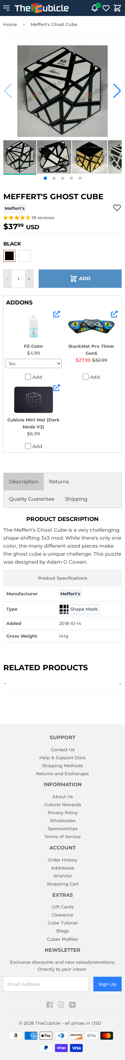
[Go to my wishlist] (106, 8)
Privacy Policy (63, 812)
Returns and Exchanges (62, 773)
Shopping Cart (63, 883)
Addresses (62, 867)
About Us (62, 796)
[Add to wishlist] (117, 207)
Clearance (62, 914)
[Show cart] (117, 8)
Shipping (76, 499)
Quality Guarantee (31, 499)
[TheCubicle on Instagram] (61, 1005)
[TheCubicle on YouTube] (72, 1005)
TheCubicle (47, 1023)
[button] (7, 91)
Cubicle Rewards (62, 804)
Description (23, 481)
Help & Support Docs (62, 757)
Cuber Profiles (62, 939)
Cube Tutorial (63, 922)
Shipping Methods (62, 765)
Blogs (62, 930)
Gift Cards (63, 906)
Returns (59, 481)
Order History (62, 859)
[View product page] (56, 314)
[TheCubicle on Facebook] (49, 1005)
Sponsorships (63, 828)
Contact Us (63, 749)
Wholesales (63, 820)
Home (10, 24)
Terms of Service (62, 836)
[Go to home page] (42, 8)
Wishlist (62, 875)
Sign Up (107, 984)
